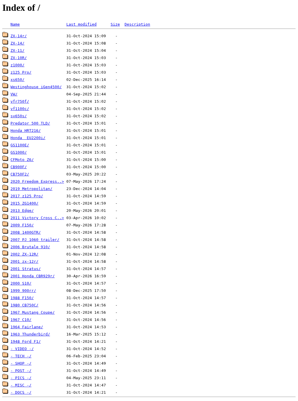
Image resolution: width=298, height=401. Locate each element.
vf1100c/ (19, 109)
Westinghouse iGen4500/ (36, 87)
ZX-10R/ (18, 58)
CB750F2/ (19, 174)
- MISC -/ (20, 385)
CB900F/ (18, 167)
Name (15, 24)
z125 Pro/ (20, 72)
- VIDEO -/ (22, 349)
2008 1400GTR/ (25, 232)
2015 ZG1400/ (24, 203)
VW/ (13, 94)
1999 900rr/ (23, 290)
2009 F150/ (22, 225)
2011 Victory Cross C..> (37, 218)
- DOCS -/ (20, 392)
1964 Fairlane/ (26, 327)
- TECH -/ (20, 356)
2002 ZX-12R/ (24, 254)
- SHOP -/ (20, 363)
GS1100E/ (19, 145)
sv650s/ (18, 116)
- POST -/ (20, 370)
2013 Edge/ (22, 210)
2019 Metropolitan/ (31, 189)
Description (137, 24)
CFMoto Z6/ (22, 159)
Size (115, 24)
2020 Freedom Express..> (37, 181)
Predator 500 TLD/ (30, 123)
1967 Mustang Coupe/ (32, 312)
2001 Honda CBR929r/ (32, 276)
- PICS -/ (20, 378)
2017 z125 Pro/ (26, 196)
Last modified (81, 24)
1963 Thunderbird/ (30, 334)
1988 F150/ (22, 298)
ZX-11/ (17, 50)
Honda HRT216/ (25, 130)
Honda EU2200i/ (27, 138)
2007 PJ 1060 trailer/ (34, 239)
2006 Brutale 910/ (30, 247)
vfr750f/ (19, 101)
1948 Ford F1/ (25, 341)
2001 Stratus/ (25, 269)
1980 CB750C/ (24, 305)
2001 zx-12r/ (24, 261)
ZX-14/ (17, 43)
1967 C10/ (20, 319)
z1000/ (17, 65)
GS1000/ (18, 152)
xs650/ (17, 79)
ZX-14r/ (18, 36)
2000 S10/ (20, 283)
